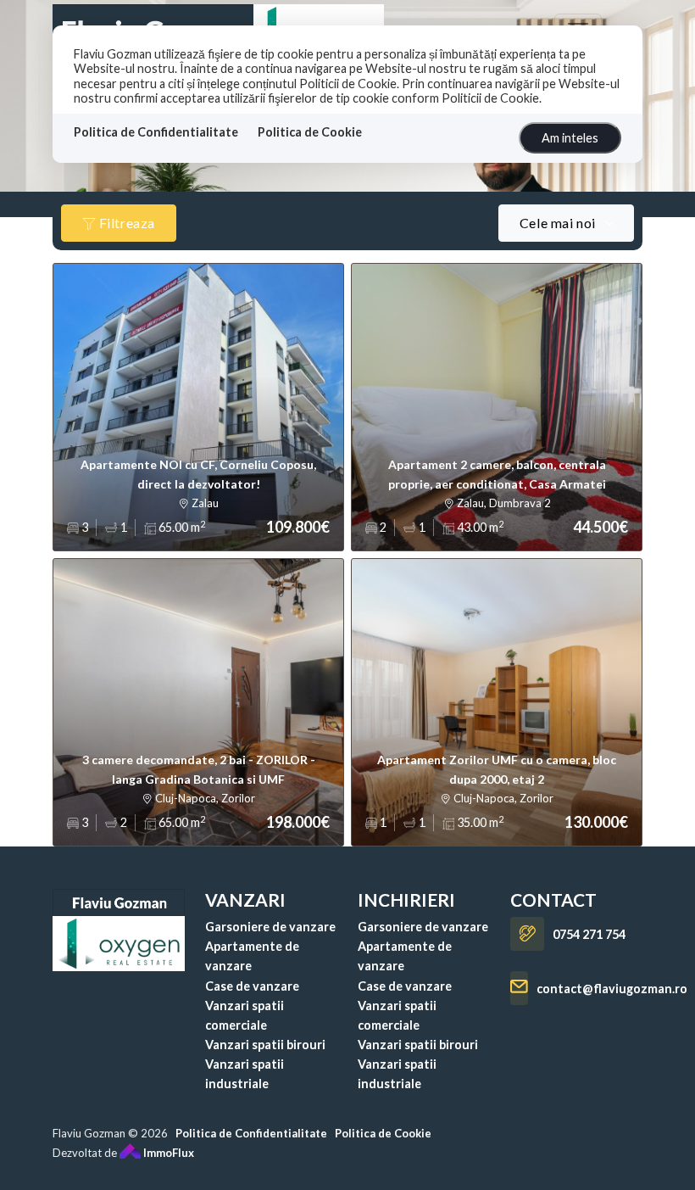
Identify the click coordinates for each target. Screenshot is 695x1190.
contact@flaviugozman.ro (612, 988)
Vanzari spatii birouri (265, 1044)
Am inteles (570, 138)
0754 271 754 (589, 934)
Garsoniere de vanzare (270, 926)
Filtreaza (125, 223)
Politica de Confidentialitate (156, 132)
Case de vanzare (252, 986)
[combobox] (566, 223)
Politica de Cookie (310, 132)
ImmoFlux (167, 1152)
